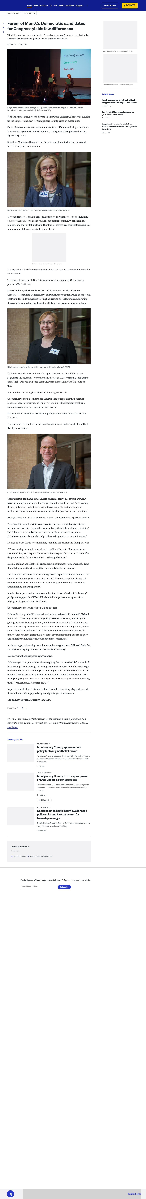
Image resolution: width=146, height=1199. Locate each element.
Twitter (22, 707)
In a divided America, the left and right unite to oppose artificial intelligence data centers (119, 101)
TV (51, 5)
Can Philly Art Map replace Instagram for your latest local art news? (118, 113)
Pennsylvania (29, 13)
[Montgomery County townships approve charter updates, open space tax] (20, 783)
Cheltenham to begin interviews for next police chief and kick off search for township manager (62, 814)
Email (27, 707)
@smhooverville (20, 856)
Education (70, 5)
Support (79, 5)
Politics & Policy (13, 13)
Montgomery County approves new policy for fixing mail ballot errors (59, 749)
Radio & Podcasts (41, 5)
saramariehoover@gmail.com (41, 856)
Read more (15, 851)
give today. (12, 727)
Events (61, 5)
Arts (55, 5)
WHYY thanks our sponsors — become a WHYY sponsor (47, 264)
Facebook (18, 707)
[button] (10, 1193)
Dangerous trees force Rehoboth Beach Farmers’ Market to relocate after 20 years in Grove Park (119, 126)
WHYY (13, 6)
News (29, 5)
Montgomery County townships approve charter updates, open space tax (62, 777)
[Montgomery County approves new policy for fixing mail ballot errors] (20, 754)
